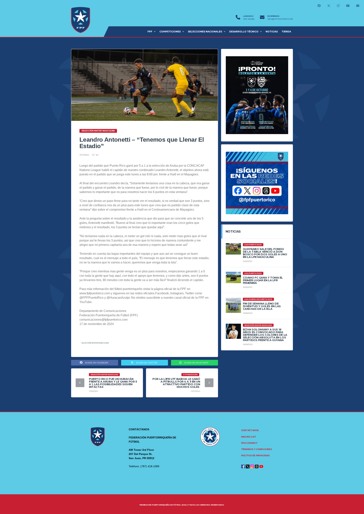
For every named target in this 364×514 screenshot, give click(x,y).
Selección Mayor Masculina (95, 343)
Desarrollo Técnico (243, 31)
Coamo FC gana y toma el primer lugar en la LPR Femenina (263, 280)
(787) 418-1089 (248, 19)
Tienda (286, 31)
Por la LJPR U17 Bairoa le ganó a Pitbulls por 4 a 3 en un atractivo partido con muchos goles (176, 383)
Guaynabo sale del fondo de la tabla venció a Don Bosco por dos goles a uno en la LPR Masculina (265, 253)
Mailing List (248, 436)
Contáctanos (250, 430)
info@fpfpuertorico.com (280, 19)
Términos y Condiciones (256, 449)
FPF (149, 31)
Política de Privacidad (255, 455)
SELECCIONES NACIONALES (205, 31)
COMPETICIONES (170, 31)
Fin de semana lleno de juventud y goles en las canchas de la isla (262, 306)
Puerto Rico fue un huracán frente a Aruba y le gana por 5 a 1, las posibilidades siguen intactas (113, 383)
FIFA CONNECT (249, 443)
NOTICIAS (272, 31)
